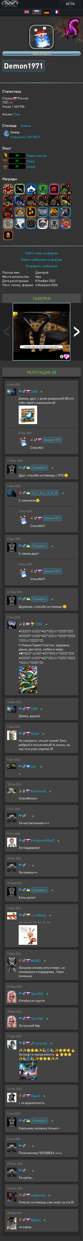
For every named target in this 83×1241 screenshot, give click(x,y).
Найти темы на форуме (41, 253)
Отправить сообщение (42, 266)
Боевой (30, 166)
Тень (17, 114)
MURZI (36, 961)
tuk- (34, 766)
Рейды (30, 161)
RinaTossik (38, 791)
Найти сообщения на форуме (41, 259)
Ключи (26, 125)
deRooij (41, 915)
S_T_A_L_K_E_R (45, 493)
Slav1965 (37, 994)
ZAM (34, 391)
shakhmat (38, 1195)
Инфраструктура (36, 155)
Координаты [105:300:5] (25, 137)
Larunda (41, 1043)
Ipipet (35, 733)
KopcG (35, 1096)
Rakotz (36, 1220)
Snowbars (40, 467)
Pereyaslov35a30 (42, 840)
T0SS (38, 624)
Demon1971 (52, 440)
